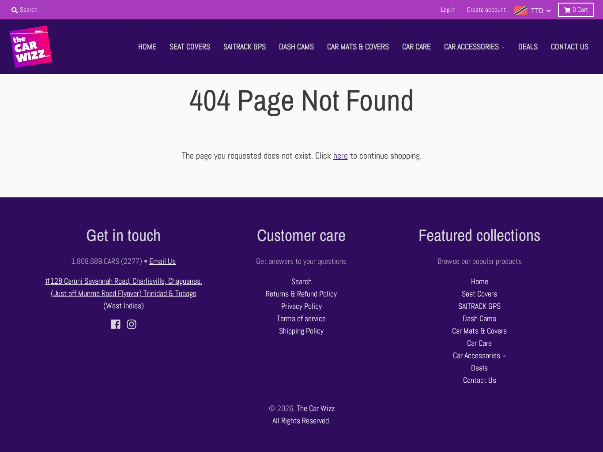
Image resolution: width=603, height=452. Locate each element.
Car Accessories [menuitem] (471, 47)
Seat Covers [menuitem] (190, 47)
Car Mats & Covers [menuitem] (358, 47)
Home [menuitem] (147, 47)
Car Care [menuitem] (416, 47)
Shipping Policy (301, 331)
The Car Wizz (316, 408)
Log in (448, 9)
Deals (479, 368)
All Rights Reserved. (301, 421)
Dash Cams (479, 318)
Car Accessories (476, 355)
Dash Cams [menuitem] (296, 47)
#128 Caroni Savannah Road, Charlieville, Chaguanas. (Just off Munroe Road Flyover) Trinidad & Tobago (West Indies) (123, 293)
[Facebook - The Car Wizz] (115, 324)
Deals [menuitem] (528, 47)
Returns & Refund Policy (301, 294)
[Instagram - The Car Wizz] (131, 324)
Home (479, 281)
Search (301, 281)
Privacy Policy (301, 306)
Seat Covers (479, 294)
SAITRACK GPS (479, 306)
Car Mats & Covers (479, 331)
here (340, 155)
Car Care (479, 343)
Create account (486, 9)
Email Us (162, 261)
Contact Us (479, 380)
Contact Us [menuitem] (569, 47)
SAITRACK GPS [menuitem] (244, 47)
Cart (580, 9)
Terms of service (301, 318)
